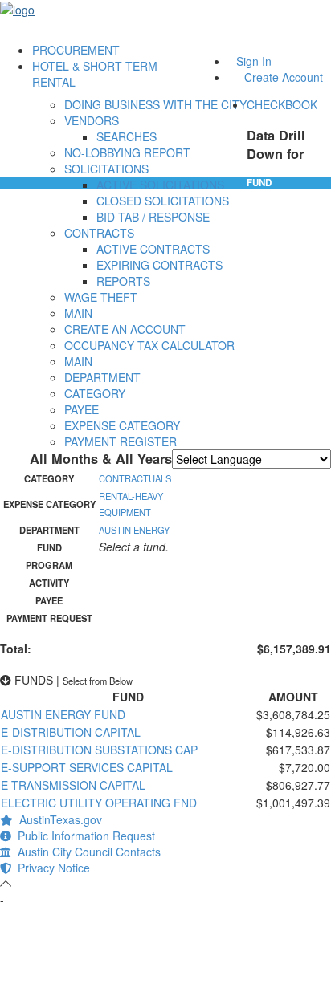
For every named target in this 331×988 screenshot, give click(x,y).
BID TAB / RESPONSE (153, 217)
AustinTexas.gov (57, 819)
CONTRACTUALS (135, 478)
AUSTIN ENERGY (134, 529)
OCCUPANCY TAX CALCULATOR (149, 345)
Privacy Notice (50, 868)
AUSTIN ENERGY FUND (63, 714)
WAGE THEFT (100, 297)
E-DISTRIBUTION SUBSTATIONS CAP (99, 750)
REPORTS (123, 281)
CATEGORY (94, 393)
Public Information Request (83, 835)
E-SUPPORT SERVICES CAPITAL (87, 767)
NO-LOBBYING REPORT (127, 152)
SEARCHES (126, 136)
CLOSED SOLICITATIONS (162, 201)
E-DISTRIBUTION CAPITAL (71, 732)
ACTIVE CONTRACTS (153, 249)
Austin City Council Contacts (86, 852)
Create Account (283, 77)
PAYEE (81, 409)
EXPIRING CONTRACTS (159, 265)
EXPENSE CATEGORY (122, 425)
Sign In (254, 61)
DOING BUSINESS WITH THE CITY (155, 104)
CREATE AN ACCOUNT (125, 329)
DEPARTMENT (102, 377)
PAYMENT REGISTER (120, 441)
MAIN (78, 313)
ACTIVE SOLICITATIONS (160, 185)
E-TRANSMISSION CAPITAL (73, 785)
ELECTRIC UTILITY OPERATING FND (99, 803)
